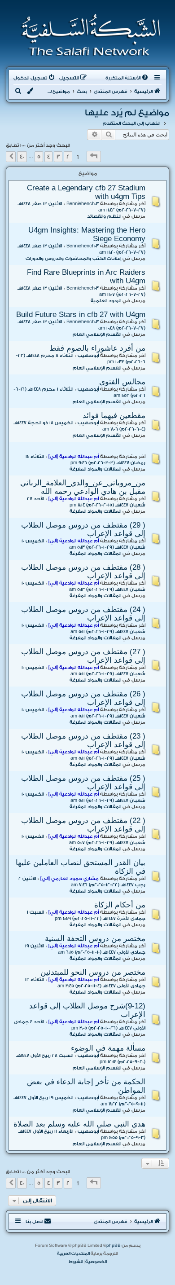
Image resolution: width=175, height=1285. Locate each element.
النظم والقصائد (104, 216)
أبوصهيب (88, 355)
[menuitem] (127, 78)
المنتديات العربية (73, 1253)
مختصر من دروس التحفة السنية (95, 938)
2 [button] (68, 157)
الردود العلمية (106, 301)
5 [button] (38, 157)
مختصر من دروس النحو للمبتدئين (92, 972)
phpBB (113, 1245)
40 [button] (22, 157)
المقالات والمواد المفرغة (95, 469)
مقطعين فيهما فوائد (114, 415)
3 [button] (58, 157)
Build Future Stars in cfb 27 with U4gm (80, 314)
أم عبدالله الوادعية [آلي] (73, 456)
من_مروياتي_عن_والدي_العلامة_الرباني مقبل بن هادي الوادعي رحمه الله (82, 487)
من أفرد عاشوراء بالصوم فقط (97, 348)
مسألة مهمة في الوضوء (108, 1048)
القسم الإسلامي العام (97, 334)
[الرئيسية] (87, 35)
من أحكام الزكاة (119, 905)
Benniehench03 (82, 204)
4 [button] (48, 157)
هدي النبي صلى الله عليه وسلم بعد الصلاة (79, 1124)
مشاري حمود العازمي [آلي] (69, 878)
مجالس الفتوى (122, 382)
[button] (94, 156)
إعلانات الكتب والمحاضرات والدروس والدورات (73, 258)
